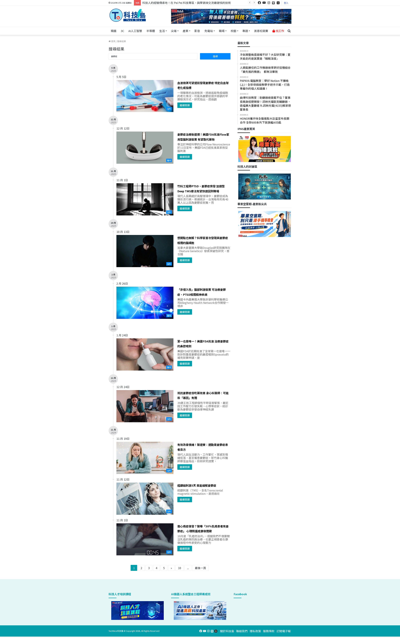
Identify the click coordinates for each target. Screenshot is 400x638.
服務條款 (268, 631)
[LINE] (273, 3)
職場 (222, 31)
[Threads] (278, 2)
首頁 (113, 41)
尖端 (174, 31)
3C (122, 31)
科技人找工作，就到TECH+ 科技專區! (166, 3)
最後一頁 (200, 568)
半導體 (150, 31)
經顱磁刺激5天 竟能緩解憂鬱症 (196, 485)
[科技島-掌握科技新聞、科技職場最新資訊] (128, 15)
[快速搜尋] (289, 31)
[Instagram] (268, 2)
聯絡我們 (242, 631)
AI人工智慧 (135, 31)
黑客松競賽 (261, 31)
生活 (162, 31)
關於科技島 (227, 631)
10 (179, 568)
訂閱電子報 (284, 631)
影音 (197, 31)
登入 (286, 2)
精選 (113, 31)
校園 (233, 31)
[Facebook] (259, 2)
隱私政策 (255, 631)
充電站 (208, 31)
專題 (245, 31)
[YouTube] (264, 2)
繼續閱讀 (185, 105)
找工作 (279, 31)
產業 (185, 31)
